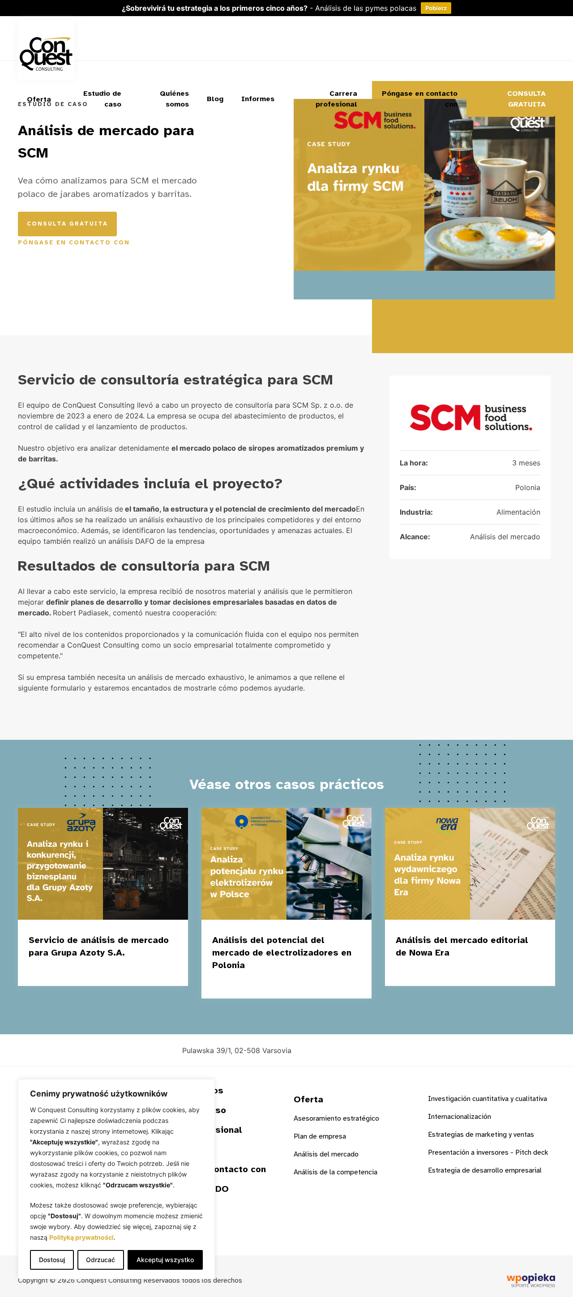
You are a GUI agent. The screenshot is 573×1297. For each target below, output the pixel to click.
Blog (215, 98)
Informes (257, 98)
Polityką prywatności (81, 1237)
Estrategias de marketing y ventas (481, 1134)
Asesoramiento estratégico (336, 1118)
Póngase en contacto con (420, 99)
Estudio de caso (102, 99)
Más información (125, 971)
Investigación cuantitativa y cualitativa (487, 1098)
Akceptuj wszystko (165, 1259)
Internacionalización (459, 1116)
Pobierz (436, 8)
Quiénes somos (174, 99)
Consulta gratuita (526, 99)
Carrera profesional (336, 99)
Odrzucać (100, 1259)
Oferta (39, 99)
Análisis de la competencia (335, 1172)
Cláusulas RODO (192, 1189)
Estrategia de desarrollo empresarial (485, 1170)
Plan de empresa (320, 1136)
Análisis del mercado (326, 1154)
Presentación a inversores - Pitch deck (488, 1152)
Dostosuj (52, 1259)
